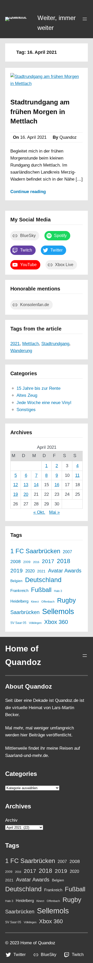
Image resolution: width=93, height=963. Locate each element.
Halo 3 (58, 590)
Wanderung (21, 350)
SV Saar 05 (18, 622)
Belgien (16, 581)
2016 (36, 562)
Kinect (35, 601)
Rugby (66, 600)
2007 (67, 551)
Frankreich (19, 590)
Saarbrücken (25, 612)
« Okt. (39, 512)
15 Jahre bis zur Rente (38, 388)
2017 (48, 561)
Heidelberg (19, 601)
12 (15, 484)
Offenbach (48, 601)
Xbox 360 (56, 622)
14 (36, 484)
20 (26, 494)
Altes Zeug (27, 395)
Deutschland (43, 579)
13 (26, 484)
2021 (15, 343)
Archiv (11, 820)
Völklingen (35, 622)
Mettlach (30, 343)
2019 (16, 570)
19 (15, 494)
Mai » (54, 512)
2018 (63, 561)
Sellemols (58, 611)
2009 (26, 562)
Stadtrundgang (55, 343)
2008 (15, 561)
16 (57, 484)
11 (77, 475)
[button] (18, 19)
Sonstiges (26, 409)
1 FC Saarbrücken (35, 551)
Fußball (41, 589)
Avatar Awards (64, 570)
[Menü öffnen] (85, 19)
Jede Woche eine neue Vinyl (44, 402)
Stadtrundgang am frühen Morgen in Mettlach (39, 111)
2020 (30, 570)
